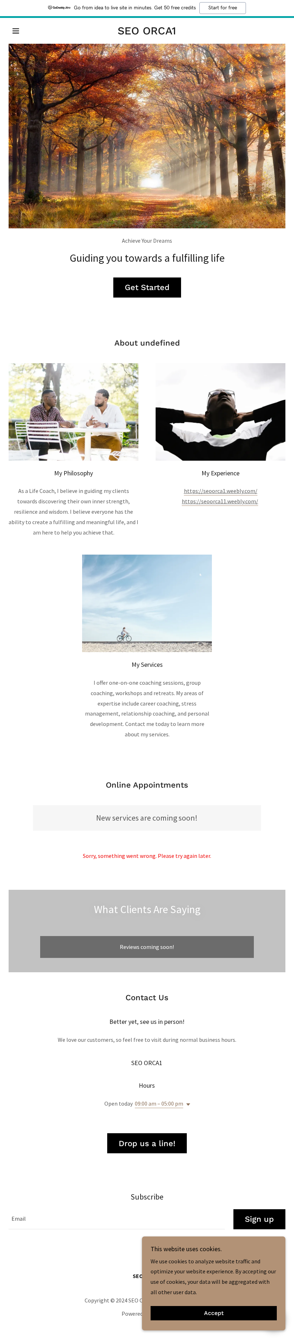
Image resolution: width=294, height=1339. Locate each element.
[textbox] (117, 1219)
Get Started (147, 287)
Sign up (259, 1219)
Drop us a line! (147, 1143)
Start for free (222, 7)
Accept (214, 1313)
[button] (29, 31)
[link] (147, 32)
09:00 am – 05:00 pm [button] (159, 1103)
